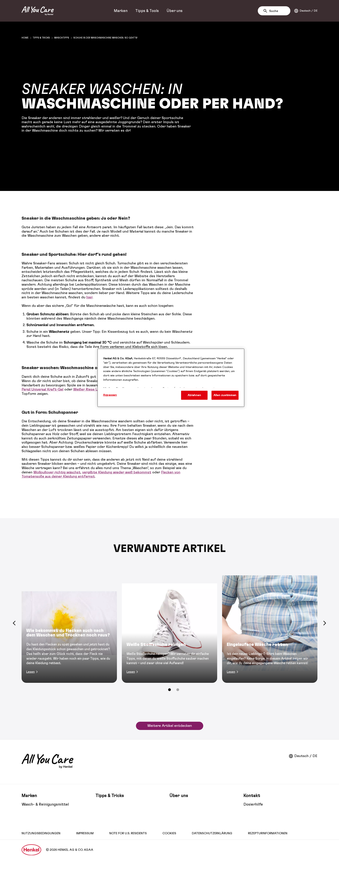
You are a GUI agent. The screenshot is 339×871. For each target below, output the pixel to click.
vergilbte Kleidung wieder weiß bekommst (116, 472)
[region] (170, 377)
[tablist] (169, 690)
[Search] (266, 11)
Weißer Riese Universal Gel (95, 389)
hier (89, 297)
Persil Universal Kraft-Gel (42, 389)
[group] (169, 630)
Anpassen (110, 394)
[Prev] (14, 623)
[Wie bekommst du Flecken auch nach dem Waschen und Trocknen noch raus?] (69, 623)
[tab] (169, 689)
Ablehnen (194, 395)
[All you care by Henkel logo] (38, 10)
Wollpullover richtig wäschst (56, 472)
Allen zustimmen (225, 395)
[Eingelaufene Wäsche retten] (269, 623)
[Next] (324, 623)
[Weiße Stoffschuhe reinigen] (169, 623)
